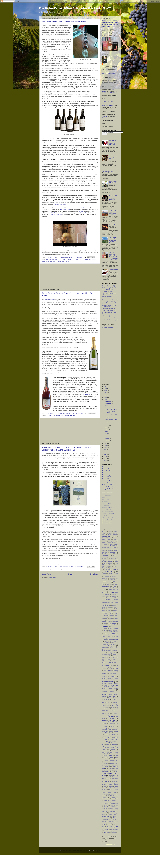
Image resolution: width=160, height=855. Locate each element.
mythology (104, 696)
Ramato (111, 731)
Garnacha (110, 631)
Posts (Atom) (52, 577)
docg (117, 613)
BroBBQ (104, 497)
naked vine (112, 696)
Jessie (115, 656)
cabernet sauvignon (56, 569)
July (106, 427)
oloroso (107, 708)
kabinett (114, 659)
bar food (114, 549)
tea (117, 775)
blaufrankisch (105, 558)
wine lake (109, 826)
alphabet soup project (108, 536)
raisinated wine (105, 731)
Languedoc (104, 664)
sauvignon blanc (107, 755)
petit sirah (113, 715)
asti (116, 544)
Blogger (98, 850)
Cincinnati (115, 592)
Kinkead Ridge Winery (108, 513)
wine (114, 819)
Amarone (109, 537)
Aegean (110, 531)
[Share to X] (91, 257)
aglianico (110, 533)
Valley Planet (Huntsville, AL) (109, 316)
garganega (104, 631)
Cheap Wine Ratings (107, 471)
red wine (116, 733)
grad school (110, 636)
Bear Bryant (104, 552)
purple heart (104, 729)
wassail (114, 816)
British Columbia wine (60, 259)
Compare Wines (106, 479)
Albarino (109, 534)
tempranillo (105, 778)
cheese (115, 584)
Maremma (113, 671)
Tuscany (85, 569)
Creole (103, 607)
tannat (110, 775)
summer (115, 770)
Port (109, 721)
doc (113, 613)
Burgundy (104, 568)
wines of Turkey (108, 831)
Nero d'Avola (106, 699)
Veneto (105, 805)
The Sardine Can (56, 213)
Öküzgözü (107, 707)
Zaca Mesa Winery (107, 523)
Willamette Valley (107, 819)
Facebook (104, 116)
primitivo (108, 724)
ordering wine (105, 710)
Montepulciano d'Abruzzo (110, 686)
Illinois (107, 649)
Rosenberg (114, 741)
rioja (106, 739)
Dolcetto (106, 615)
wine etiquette (111, 822)
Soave (109, 762)
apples (115, 539)
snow (105, 761)
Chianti (104, 587)
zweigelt (114, 832)
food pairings (112, 623)
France (105, 627)
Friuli (105, 628)
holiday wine (111, 646)
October (107, 405)
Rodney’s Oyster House (82, 207)
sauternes (114, 753)
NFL (110, 704)
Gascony (116, 631)
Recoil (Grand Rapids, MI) (109, 310)
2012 (105, 447)
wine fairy (72, 415)
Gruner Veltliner (113, 641)
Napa (103, 697)
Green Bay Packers (108, 639)
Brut (115, 566)
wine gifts (110, 824)
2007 (105, 458)
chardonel (113, 581)
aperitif (103, 539)
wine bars (104, 821)
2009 (105, 454)
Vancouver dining (60, 261)
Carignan (114, 576)
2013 (105, 445)
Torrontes (110, 786)
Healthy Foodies (106, 509)
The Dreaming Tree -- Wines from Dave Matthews (112, 158)
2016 (105, 397)
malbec (110, 670)
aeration (115, 531)
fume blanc (116, 628)
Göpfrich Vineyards (107, 507)
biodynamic (104, 556)
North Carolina (105, 705)
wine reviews (113, 827)
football (103, 624)
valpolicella (106, 800)
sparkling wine (59, 415)
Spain (53, 415)
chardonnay (105, 583)
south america (115, 765)
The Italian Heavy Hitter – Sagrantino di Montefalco (113, 212)
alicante (115, 534)
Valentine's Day (114, 798)
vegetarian (106, 803)
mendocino (113, 675)
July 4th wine (114, 657)
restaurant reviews (110, 734)
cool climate (108, 604)
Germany (112, 633)
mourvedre (104, 693)
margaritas (104, 673)
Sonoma (106, 763)
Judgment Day (105, 657)
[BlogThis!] (89, 257)
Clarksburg (114, 594)
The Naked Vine (108, 64)
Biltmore (114, 555)
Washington (105, 816)
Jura (109, 659)
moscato (113, 690)
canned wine (109, 575)
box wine (110, 561)
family (115, 620)
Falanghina (109, 620)
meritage (104, 676)
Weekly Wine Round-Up (108, 489)
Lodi (113, 665)
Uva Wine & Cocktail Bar (55, 214)
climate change (105, 596)
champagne (113, 579)
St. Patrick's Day (107, 770)
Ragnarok (115, 729)
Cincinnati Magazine (107, 291)
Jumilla (103, 659)
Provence (113, 726)
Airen (115, 533)
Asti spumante (105, 545)
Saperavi (116, 752)
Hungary (112, 647)
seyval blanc (105, 758)
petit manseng (105, 715)
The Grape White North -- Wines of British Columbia (65, 22)
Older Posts (94, 574)
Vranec (103, 814)
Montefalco (106, 685)
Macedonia (104, 668)
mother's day (113, 691)
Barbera (110, 550)
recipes (116, 731)
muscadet (104, 694)
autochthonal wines (106, 549)
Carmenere (104, 578)
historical (104, 645)
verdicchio (113, 806)
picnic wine (104, 716)
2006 (105, 460)
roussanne (104, 742)
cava (47, 415)
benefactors (105, 555)
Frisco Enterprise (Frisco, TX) (110, 300)
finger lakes (115, 621)
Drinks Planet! (105, 499)
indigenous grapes (106, 650)
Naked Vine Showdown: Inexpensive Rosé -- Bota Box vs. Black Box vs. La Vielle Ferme (113, 256)
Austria (114, 547)
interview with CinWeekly (110, 92)
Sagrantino (114, 744)
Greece (116, 638)
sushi (112, 771)
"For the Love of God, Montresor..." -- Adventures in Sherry (113, 198)
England (110, 618)
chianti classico (112, 587)
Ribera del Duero (106, 737)
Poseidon (112, 723)
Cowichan (114, 605)
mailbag (116, 668)
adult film (104, 531)
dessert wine (105, 612)
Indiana (114, 649)
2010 (105, 452)
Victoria (116, 808)
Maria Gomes (113, 673)
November (108, 403)
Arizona (103, 542)
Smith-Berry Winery (107, 521)
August (107, 425)
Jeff (109, 656)
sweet (117, 771)
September (108, 408)
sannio (103, 752)
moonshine (116, 688)
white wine (66, 415)
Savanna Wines (113, 224)
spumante (110, 768)
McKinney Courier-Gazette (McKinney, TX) (109, 306)
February (107, 438)
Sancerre (113, 749)
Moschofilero (104, 691)
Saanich (107, 744)
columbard (107, 599)
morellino (106, 689)
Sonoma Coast (113, 763)
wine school (105, 829)
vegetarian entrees (114, 803)
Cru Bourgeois (111, 608)
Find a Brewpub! (106, 503)
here (114, 113)
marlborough (105, 675)
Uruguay (115, 795)
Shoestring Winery (107, 519)
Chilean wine (112, 589)
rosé (106, 741)
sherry (111, 758)
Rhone (114, 736)
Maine (105, 670)
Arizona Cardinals (112, 542)
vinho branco (106, 809)
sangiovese (72, 569)
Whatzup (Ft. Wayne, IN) (108, 318)
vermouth (111, 808)
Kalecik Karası (105, 660)
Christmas (104, 592)
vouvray (115, 812)
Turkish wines (105, 794)
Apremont (104, 541)
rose (50, 415)
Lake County (112, 662)
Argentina (112, 541)
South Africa (105, 765)
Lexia (111, 663)
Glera (103, 636)
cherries (114, 586)
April (106, 434)
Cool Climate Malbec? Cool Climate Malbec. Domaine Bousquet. (113, 240)
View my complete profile (108, 73)
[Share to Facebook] (93, 257)
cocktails (114, 596)
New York (114, 701)
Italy (63, 569)
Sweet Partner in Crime (110, 773)
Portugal (104, 723)
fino (105, 623)
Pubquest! (104, 515)
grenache (115, 639)
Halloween (114, 642)
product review (115, 724)
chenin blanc (105, 586)
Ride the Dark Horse (107, 517)
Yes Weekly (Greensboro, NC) (110, 320)
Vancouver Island (114, 801)
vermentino (104, 808)
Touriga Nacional (112, 787)
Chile (103, 589)
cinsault (107, 594)
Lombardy (107, 667)
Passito (108, 713)
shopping (112, 760)
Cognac (116, 597)
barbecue (104, 550)
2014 (105, 443)
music (115, 694)
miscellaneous (108, 682)
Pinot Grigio (111, 718)
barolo (115, 550)
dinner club (114, 612)
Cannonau (116, 575)
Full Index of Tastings (107, 101)
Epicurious (105, 501)
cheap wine (109, 584)
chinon (109, 591)
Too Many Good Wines (108, 485)
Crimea (114, 607)
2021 (105, 386)
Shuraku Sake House (60, 204)
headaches (113, 644)
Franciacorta (115, 627)
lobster (115, 663)
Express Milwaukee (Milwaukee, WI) (107, 297)
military (109, 679)
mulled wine (113, 693)
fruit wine (110, 628)
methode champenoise (107, 678)
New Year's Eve (106, 701)
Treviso (103, 792)
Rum (103, 744)
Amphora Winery (106, 495)
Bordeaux (112, 560)
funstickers (85, 850)
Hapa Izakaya (84, 213)
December (108, 401)
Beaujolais (112, 552)
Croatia (103, 608)
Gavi (105, 633)
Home (70, 574)
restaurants (105, 736)
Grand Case (110, 638)
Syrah (47, 261)
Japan (103, 656)
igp (116, 647)
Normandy (114, 704)
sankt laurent (114, 750)
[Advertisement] (70, 276)
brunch (112, 564)
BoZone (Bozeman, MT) (108, 286)
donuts (111, 615)
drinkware (104, 617)
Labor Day (114, 660)
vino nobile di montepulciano (109, 811)
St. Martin (116, 768)
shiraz (116, 758)
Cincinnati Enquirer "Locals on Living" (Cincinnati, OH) (110, 288)
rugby (115, 742)
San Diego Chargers (109, 747)
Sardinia (106, 753)
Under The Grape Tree (108, 487)
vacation (104, 797)
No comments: (79, 257)
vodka (110, 812)
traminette (104, 789)
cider (110, 592)
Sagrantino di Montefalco (108, 746)
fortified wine (112, 624)
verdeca (116, 805)
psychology (104, 728)
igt (102, 649)
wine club (111, 821)
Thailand (114, 780)
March (107, 436)
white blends (105, 817)
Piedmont (111, 716)
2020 (105, 388)
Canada (69, 259)
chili (117, 589)
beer (115, 553)
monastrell (116, 683)
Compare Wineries (107, 477)
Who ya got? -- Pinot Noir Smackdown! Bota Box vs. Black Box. (113, 143)
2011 (105, 449)
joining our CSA (49, 299)
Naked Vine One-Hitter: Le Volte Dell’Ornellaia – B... (111, 421)
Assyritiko (111, 544)
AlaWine (104, 467)
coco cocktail (110, 597)
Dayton (109, 610)
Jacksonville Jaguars (106, 654)
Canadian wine (76, 259)
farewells (104, 621)
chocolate (115, 591)
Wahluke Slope (112, 814)
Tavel (114, 775)
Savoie (117, 755)
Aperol (109, 539)
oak (112, 705)
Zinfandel (106, 832)
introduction (113, 88)
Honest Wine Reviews (108, 481)
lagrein (103, 662)
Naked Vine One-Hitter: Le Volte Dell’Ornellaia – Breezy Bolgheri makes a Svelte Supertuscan (66, 448)
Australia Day (105, 547)
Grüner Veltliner (106, 642)
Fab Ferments (86, 394)
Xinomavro (116, 830)
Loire (117, 665)
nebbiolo (116, 697)
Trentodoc (115, 790)
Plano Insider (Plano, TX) (108, 308)
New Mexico (114, 699)
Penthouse (114, 713)
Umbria (109, 795)
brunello (109, 566)
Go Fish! (81, 211)
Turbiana (109, 792)
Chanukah (104, 581)
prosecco (106, 726)
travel (110, 789)
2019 (105, 390)
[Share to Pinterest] (94, 257)
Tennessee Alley (114, 778)
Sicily (117, 760)
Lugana (114, 667)
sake (117, 746)
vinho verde (114, 809)
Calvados (104, 573)
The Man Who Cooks (113, 784)
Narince (110, 697)
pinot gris (104, 720)
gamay (82, 259)
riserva (112, 739)
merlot (86, 259)
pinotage (104, 721)
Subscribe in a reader (107, 327)
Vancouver (52, 261)
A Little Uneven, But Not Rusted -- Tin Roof (109, 170)
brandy (116, 561)
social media (115, 762)
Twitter (104, 117)
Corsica (115, 604)
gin (115, 634)
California (109, 572)
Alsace (103, 537)
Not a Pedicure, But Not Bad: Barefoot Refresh (113, 183)
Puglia (115, 728)
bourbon (104, 561)
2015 (105, 399)
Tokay (105, 786)
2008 (105, 456)
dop (116, 615)
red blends (107, 733)
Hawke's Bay (105, 644)
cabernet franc (114, 568)
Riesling (115, 737)
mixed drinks (104, 683)
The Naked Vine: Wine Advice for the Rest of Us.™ (75, 8)
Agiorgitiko (104, 533)
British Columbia (50, 259)
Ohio (117, 705)
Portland (115, 721)
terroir (106, 780)
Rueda (110, 742)
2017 (105, 395)
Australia (112, 545)
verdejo (106, 806)
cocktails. (104, 597)
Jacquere (115, 654)
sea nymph (106, 757)
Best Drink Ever (106, 469)
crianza (109, 607)
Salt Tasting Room (65, 209)
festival (109, 621)
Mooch (110, 688)
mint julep (115, 679)
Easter (109, 617)
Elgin (106, 618)
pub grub (111, 728)
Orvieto (112, 712)
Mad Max (111, 668)
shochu (106, 760)
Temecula (114, 776)
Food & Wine (105, 505)
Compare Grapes (106, 475)
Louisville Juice (106, 483)
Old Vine (113, 707)
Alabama (104, 534)
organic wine (105, 712)
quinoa (110, 729)
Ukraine (103, 795)
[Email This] (88, 257)
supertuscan (78, 569)
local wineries (105, 665)
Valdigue (113, 797)
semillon (112, 757)
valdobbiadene (105, 798)
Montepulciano (114, 685)
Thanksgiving (105, 781)
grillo (106, 641)
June (106, 429)
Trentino (109, 790)
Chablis (106, 579)
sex (116, 757)
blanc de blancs (112, 556)
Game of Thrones (113, 630)
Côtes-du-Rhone (113, 269)
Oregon (113, 710)
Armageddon (104, 544)
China (105, 591)
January (107, 440)
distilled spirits (108, 613)
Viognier (68, 261)
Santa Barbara (110, 752)
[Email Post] (85, 257)
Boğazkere (113, 558)
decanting (115, 610)
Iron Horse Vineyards (107, 511)
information (114, 650)
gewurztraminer (106, 634)
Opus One (114, 708)
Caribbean (107, 576)
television (106, 776)
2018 (105, 393)
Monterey (104, 688)
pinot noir (91, 259)
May (106, 431)
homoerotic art (105, 647)
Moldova (110, 683)
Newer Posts (46, 574)
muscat (110, 694)
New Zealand (105, 702)
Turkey (114, 792)
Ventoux (111, 805)
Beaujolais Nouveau (107, 553)
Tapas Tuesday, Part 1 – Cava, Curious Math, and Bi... (111, 416)
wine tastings (114, 829)
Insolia (103, 652)
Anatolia (115, 537)
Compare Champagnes (108, 473)
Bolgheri (48, 569)
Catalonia (112, 578)
